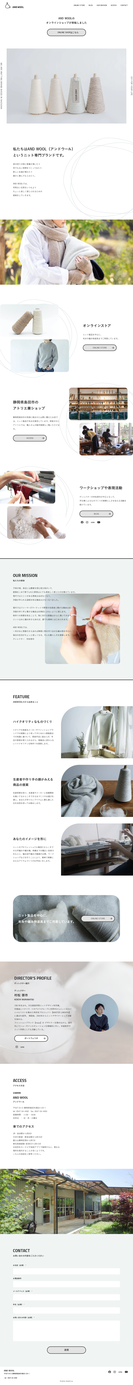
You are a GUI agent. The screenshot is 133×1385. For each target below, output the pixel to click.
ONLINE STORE (79, 5)
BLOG (91, 5)
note (93, 522)
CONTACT (124, 5)
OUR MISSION (102, 5)
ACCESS (114, 5)
